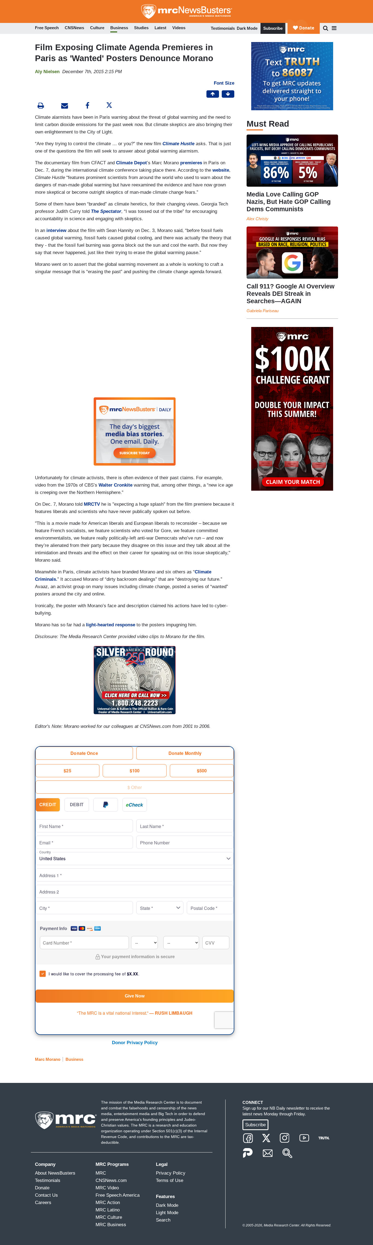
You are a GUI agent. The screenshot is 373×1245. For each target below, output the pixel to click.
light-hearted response (110, 624)
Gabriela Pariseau (263, 310)
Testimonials (223, 28)
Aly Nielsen (47, 71)
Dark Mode (247, 28)
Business (74, 1059)
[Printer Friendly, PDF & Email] (64, 106)
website (220, 170)
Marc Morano (47, 1059)
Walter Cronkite (114, 485)
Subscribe (273, 28)
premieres (191, 162)
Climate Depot (131, 162)
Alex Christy (257, 218)
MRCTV (92, 504)
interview (56, 230)
